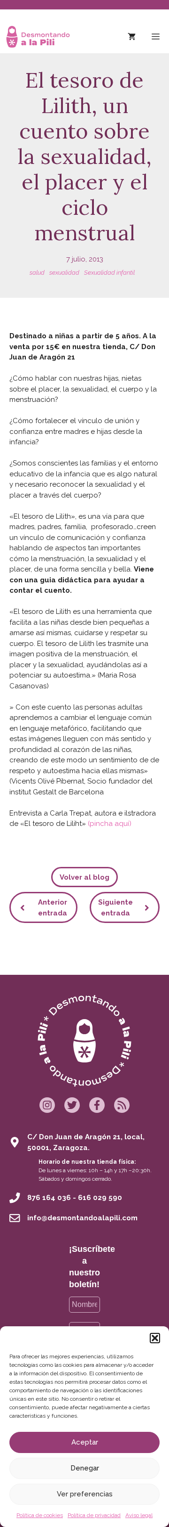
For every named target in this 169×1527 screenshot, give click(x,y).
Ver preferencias (85, 1494)
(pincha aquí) (109, 823)
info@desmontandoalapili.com (82, 1218)
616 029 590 (100, 1197)
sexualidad (64, 272)
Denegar (84, 1468)
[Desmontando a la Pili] (38, 36)
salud (37, 272)
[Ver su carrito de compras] (132, 37)
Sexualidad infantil (109, 272)
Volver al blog (84, 877)
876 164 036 (49, 1197)
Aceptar (84, 1442)
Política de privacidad (94, 1515)
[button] (155, 1338)
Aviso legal (139, 1515)
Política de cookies (39, 1515)
